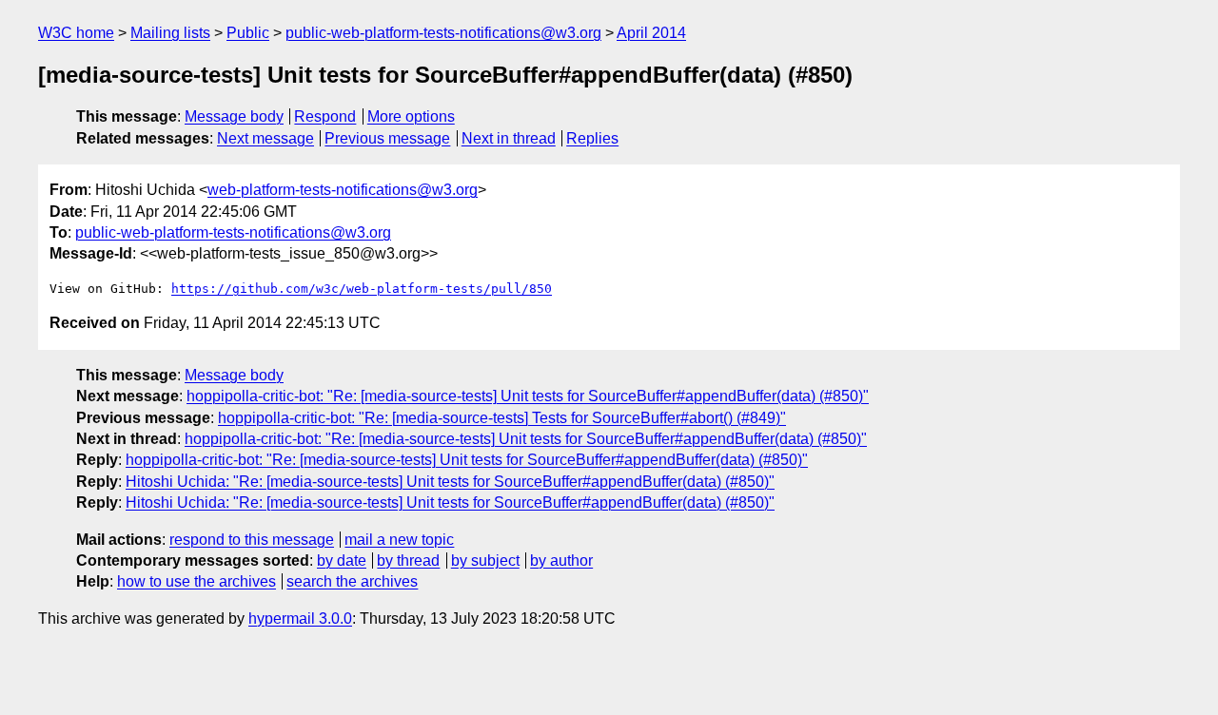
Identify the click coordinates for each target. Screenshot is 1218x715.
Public (247, 33)
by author (561, 560)
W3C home (76, 33)
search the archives (352, 581)
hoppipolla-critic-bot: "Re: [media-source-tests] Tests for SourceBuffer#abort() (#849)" (502, 418)
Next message (265, 138)
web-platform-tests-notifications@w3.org (342, 190)
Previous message (387, 138)
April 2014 (651, 33)
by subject (485, 560)
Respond (325, 116)
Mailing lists (170, 33)
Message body (234, 116)
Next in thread (509, 138)
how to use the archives (196, 581)
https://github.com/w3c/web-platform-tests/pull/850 (361, 288)
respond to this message (251, 539)
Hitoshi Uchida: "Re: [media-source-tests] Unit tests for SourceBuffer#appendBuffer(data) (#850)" (450, 481)
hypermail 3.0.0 (300, 618)
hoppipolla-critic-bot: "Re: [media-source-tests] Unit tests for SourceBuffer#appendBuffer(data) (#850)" (528, 396)
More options (411, 116)
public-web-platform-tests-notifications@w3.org (443, 33)
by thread (408, 560)
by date (341, 560)
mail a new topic (399, 539)
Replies (592, 138)
